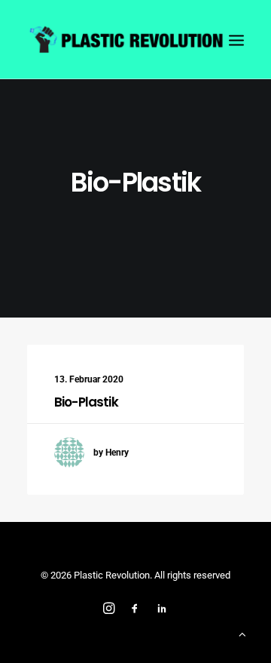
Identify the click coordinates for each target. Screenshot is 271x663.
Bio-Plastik (86, 402)
